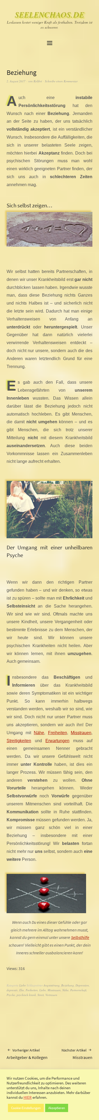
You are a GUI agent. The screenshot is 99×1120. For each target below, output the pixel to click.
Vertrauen (51, 995)
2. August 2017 (16, 81)
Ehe (21, 990)
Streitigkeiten (19, 740)
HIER (27, 1097)
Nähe (39, 732)
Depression (82, 985)
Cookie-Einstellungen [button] (26, 1108)
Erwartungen (57, 740)
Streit (40, 995)
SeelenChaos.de (49, 14)
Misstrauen (81, 732)
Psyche (11, 995)
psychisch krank (26, 995)
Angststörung (52, 985)
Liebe (22, 985)
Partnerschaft (78, 990)
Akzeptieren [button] (56, 1108)
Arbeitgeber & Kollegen (27, 1054)
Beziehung (67, 985)
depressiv (12, 990)
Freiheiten (57, 732)
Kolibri (38, 81)
